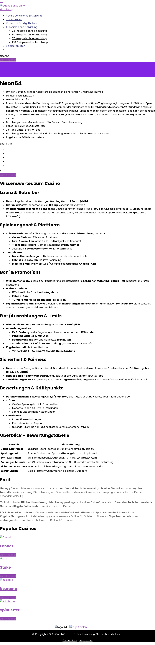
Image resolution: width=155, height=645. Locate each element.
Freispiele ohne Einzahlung (21, 27)
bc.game (8, 588)
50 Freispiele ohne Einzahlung (29, 34)
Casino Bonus (14, 19)
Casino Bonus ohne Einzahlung (24, 15)
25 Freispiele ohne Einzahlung (29, 31)
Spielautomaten (15, 46)
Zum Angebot (8, 60)
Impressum (85, 640)
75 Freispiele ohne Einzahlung (29, 38)
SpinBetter (10, 610)
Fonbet (6, 546)
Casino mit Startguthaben (21, 23)
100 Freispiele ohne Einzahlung (30, 42)
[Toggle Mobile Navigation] (1, 2)
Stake (5, 567)
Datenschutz (70, 640)
